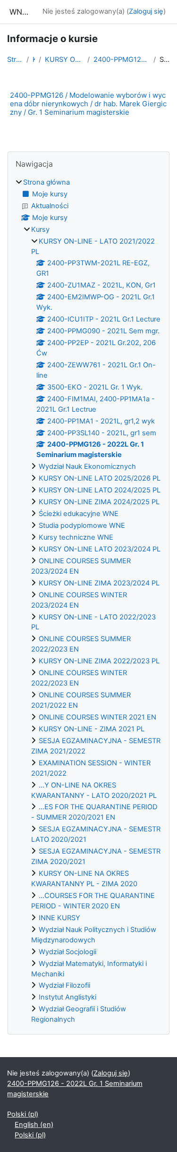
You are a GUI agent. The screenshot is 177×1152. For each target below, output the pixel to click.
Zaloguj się (146, 11)
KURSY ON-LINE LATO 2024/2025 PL (99, 490)
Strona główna (15, 59)
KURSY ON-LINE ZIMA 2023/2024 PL (99, 583)
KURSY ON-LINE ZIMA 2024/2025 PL (99, 502)
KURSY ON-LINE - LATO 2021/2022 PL (64, 59)
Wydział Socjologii (67, 952)
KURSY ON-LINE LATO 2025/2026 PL (99, 478)
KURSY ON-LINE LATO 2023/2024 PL (99, 549)
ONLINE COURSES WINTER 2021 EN (97, 717)
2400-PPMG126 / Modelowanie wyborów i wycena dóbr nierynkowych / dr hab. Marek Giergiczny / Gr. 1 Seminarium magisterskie (88, 104)
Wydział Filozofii (64, 985)
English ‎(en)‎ (34, 1124)
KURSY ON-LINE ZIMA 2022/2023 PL (99, 661)
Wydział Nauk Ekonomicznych (87, 466)
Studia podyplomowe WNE (82, 525)
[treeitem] (88, 601)
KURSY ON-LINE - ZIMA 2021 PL (91, 729)
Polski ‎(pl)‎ (22, 1114)
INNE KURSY (59, 918)
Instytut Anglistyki (67, 997)
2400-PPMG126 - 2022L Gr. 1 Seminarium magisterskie (121, 59)
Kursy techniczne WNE (76, 537)
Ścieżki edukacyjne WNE (78, 513)
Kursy (34, 59)
